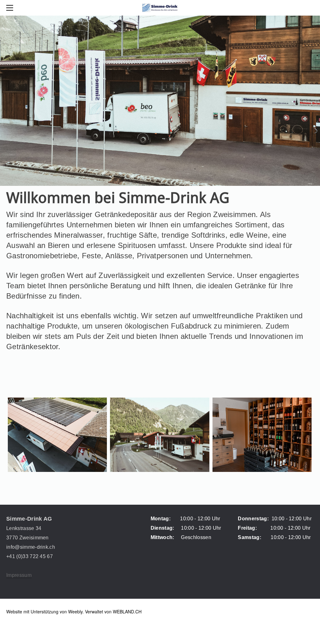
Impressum (19, 575)
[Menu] (11, 8)
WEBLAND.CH (127, 611)
